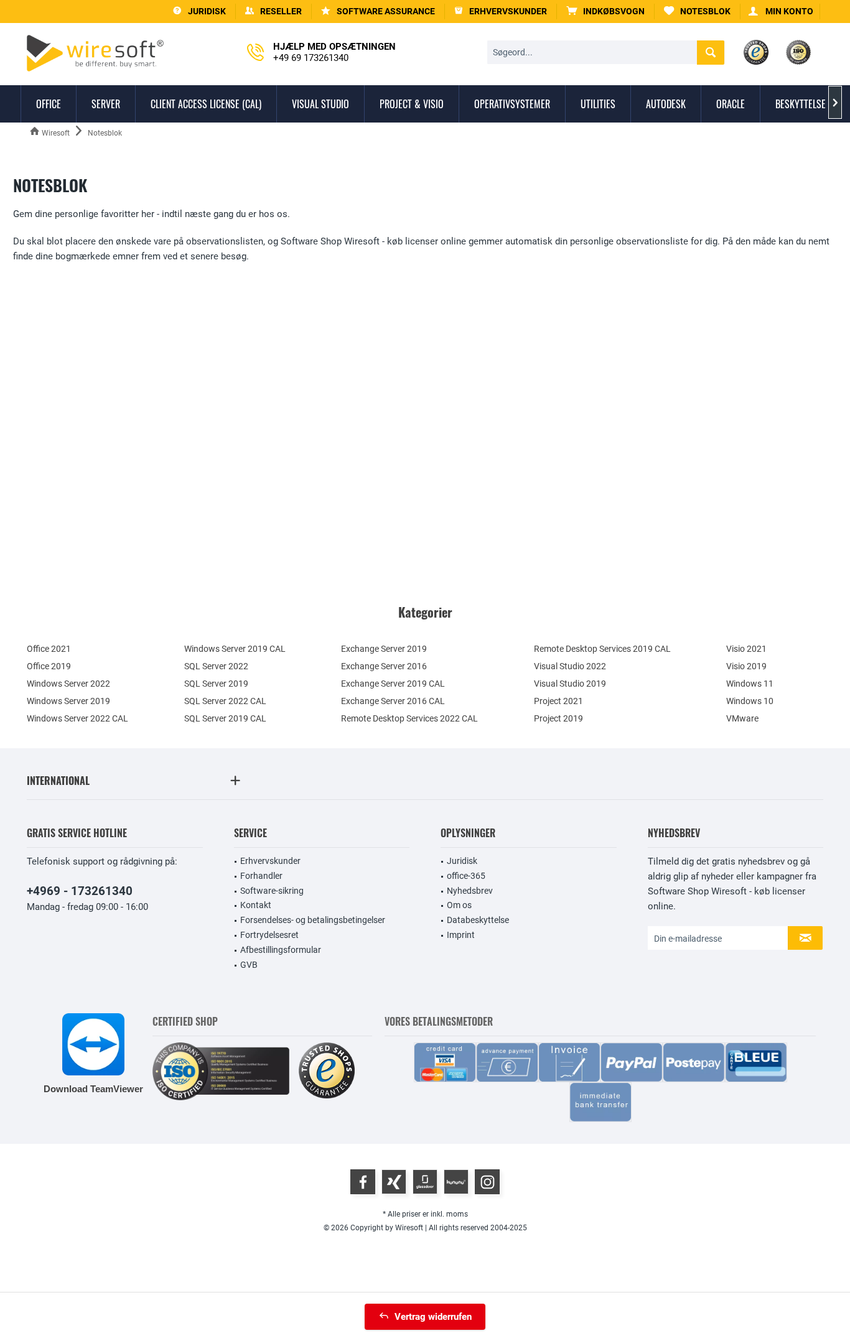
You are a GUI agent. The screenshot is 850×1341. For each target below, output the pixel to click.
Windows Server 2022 (68, 684)
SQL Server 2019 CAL (225, 718)
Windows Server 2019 (68, 701)
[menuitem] (606, 11)
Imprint (461, 935)
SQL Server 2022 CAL (225, 701)
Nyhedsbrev (470, 891)
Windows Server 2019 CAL (235, 649)
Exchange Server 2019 (384, 649)
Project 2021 (558, 701)
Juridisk (462, 861)
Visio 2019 (746, 666)
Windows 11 (749, 684)
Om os (459, 905)
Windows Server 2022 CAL (77, 718)
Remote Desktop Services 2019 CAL (602, 649)
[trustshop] (327, 1071)
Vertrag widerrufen (433, 1316)
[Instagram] (487, 1181)
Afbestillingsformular (280, 950)
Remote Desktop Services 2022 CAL (409, 718)
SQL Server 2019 (216, 684)
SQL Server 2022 (216, 666)
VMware (742, 718)
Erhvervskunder (270, 861)
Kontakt (255, 905)
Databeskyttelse (478, 920)
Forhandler (261, 876)
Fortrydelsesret (269, 935)
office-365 (466, 876)
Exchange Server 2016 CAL (393, 701)
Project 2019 (558, 718)
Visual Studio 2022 (570, 666)
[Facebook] (362, 1181)
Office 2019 (49, 666)
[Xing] (393, 1181)
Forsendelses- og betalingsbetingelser (312, 920)
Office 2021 (49, 649)
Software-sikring (272, 891)
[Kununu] (456, 1181)
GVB (249, 965)
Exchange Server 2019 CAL (393, 684)
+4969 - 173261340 (80, 891)
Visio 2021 (746, 649)
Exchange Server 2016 (384, 666)
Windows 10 (749, 701)
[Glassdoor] (425, 1181)
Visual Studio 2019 (570, 684)
